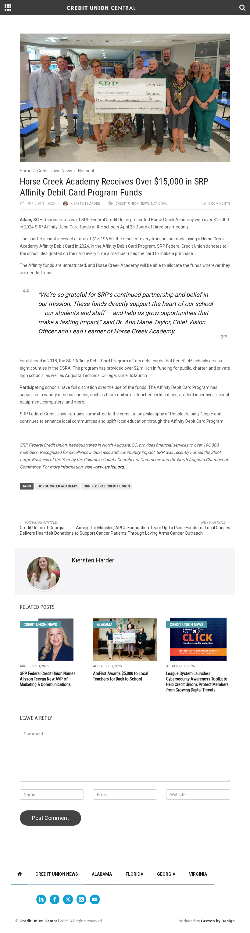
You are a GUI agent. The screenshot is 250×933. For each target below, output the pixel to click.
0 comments (219, 204)
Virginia (198, 874)
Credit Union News (54, 170)
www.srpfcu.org (108, 467)
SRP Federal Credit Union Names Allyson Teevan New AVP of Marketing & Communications (48, 679)
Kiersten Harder (85, 204)
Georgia (166, 874)
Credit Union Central (39, 921)
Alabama (104, 624)
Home (25, 170)
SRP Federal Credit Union (107, 486)
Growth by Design (218, 921)
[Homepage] (19, 874)
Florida (134, 874)
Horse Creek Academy (57, 486)
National (86, 170)
